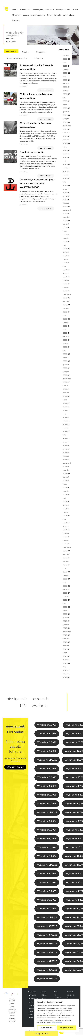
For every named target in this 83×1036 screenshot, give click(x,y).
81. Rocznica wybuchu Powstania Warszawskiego (36, 96)
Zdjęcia (44, 995)
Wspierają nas (69, 15)
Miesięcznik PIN (63, 9)
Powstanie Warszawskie (32, 152)
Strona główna (11, 36)
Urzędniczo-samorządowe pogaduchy (28, 15)
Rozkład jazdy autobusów (43, 9)
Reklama (16, 20)
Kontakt (57, 15)
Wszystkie (33, 995)
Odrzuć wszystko (46, 1027)
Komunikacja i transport (33, 1010)
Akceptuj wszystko (66, 1027)
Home (15, 9)
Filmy (44, 998)
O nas (49, 15)
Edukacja (32, 1005)
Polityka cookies (57, 1023)
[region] (56, 1015)
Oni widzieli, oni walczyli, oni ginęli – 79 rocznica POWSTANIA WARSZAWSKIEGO (38, 183)
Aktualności (25, 9)
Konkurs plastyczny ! (33, 1016)
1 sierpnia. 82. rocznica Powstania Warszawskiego (36, 67)
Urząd (31, 1002)
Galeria (75, 9)
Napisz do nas (70, 996)
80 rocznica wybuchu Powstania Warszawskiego (35, 125)
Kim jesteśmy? (58, 996)
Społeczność (33, 998)
